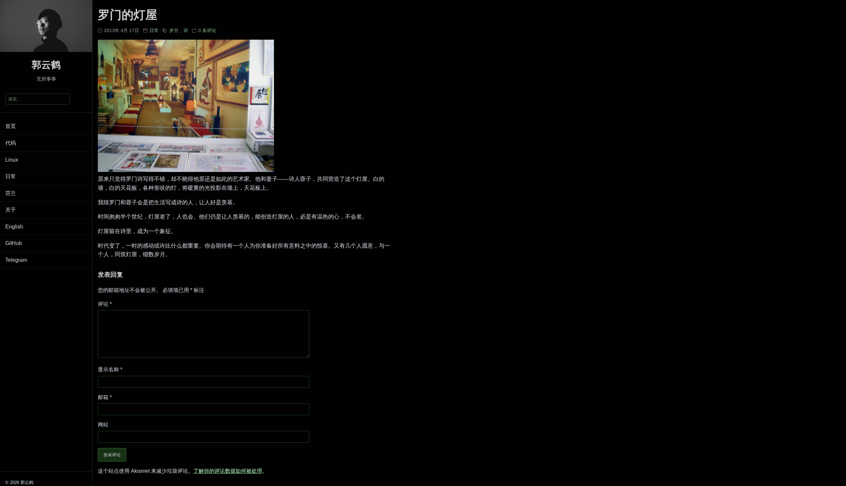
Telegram (16, 260)
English (14, 226)
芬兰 (10, 193)
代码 (10, 143)
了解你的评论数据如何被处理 (227, 471)
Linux (11, 160)
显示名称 (110, 369)
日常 (10, 176)
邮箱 (105, 397)
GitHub (13, 243)
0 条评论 (207, 30)
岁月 (173, 30)
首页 (10, 126)
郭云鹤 (46, 65)
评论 (105, 304)
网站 (103, 424)
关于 (10, 210)
